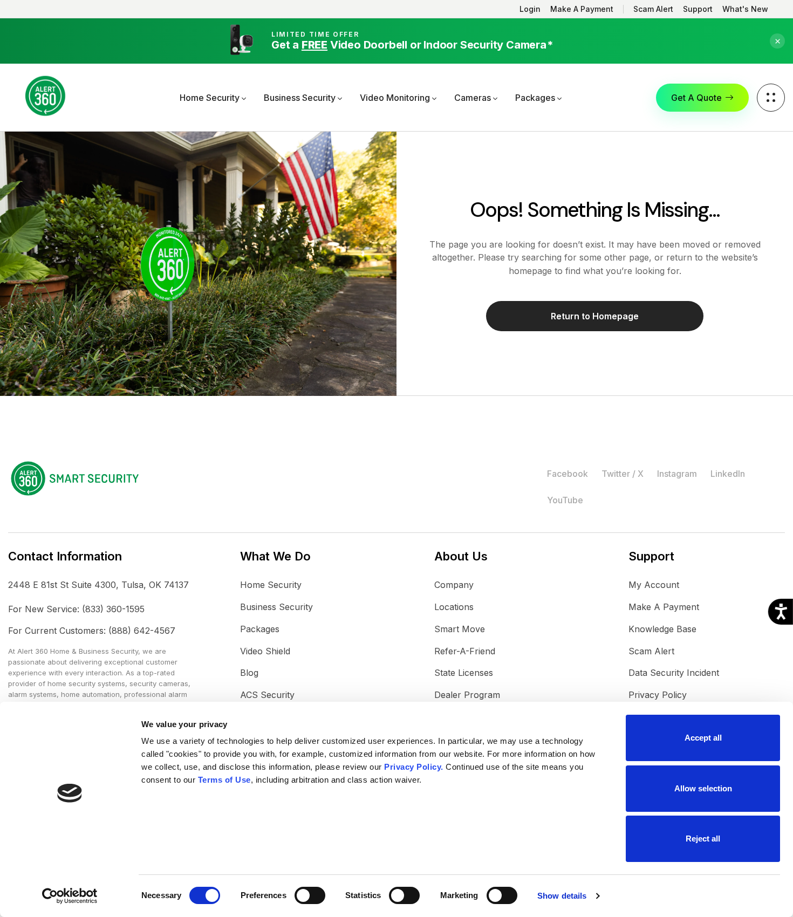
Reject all (703, 838)
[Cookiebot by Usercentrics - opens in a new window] (70, 896)
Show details (561, 895)
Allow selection (703, 788)
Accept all (703, 737)
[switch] (310, 895)
